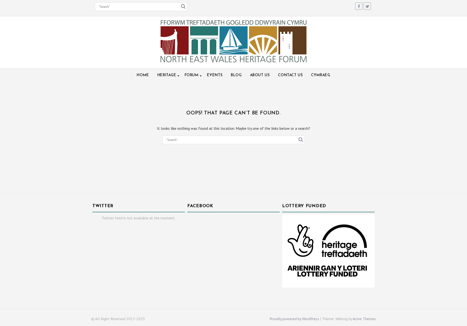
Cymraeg (320, 75)
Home (143, 75)
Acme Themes (364, 318)
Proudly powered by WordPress (294, 318)
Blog (236, 75)
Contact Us (290, 75)
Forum (192, 75)
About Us (260, 75)
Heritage (166, 75)
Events (215, 75)
